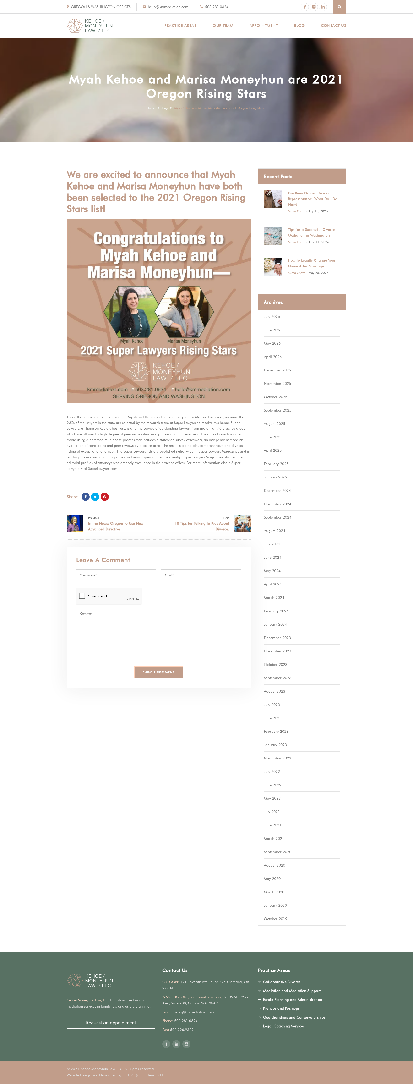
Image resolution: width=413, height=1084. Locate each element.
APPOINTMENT (264, 25)
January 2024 (275, 624)
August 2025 (274, 423)
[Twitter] (95, 497)
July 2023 (272, 704)
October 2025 (275, 397)
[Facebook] (305, 7)
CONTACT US (333, 25)
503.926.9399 (182, 1030)
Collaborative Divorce (281, 982)
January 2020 (275, 905)
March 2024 (274, 597)
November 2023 (277, 651)
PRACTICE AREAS (180, 25)
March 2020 (274, 892)
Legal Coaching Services (283, 1026)
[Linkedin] (323, 7)
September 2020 (277, 852)
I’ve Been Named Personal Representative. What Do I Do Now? (312, 199)
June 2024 (272, 557)
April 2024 (273, 584)
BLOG (299, 25)
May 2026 (272, 343)
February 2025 (276, 463)
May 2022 (272, 798)
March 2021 (274, 838)
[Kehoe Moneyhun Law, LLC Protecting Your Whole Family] (90, 25)
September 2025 (277, 410)
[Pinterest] (105, 497)
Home (151, 108)
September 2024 (277, 517)
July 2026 (272, 316)
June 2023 (272, 718)
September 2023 (277, 678)
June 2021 (272, 825)
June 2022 (272, 785)
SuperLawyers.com (102, 468)
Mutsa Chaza (296, 211)
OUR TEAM (223, 25)
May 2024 (272, 571)
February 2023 (276, 731)
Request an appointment (111, 1022)
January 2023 (275, 745)
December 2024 (277, 490)
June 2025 (272, 437)
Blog (165, 108)
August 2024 (274, 530)
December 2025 (277, 370)
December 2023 (277, 637)
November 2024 (277, 504)
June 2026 (272, 330)
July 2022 (272, 771)
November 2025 (277, 383)
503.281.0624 (216, 7)
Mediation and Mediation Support (292, 991)
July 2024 (272, 544)
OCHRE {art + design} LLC (144, 1075)
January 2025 (275, 477)
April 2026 (273, 356)
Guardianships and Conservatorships (294, 1017)
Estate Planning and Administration (292, 999)
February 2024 (276, 611)
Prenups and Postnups (281, 1008)
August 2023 (274, 691)
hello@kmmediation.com (168, 7)
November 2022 (277, 758)
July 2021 (272, 811)
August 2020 (274, 865)
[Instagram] (314, 7)
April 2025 (273, 450)
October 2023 (275, 664)
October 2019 (275, 918)
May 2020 (272, 878)
